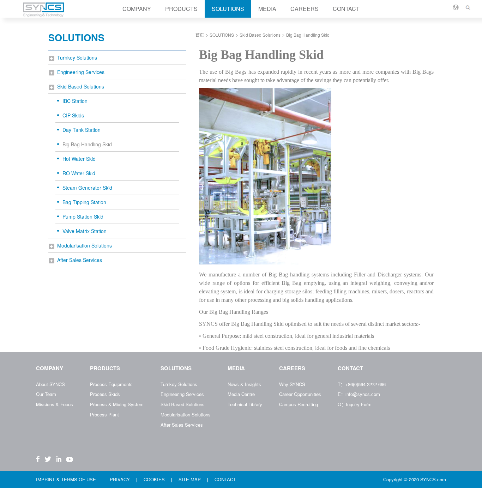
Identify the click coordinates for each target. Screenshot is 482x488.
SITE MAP (190, 479)
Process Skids (105, 394)
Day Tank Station (81, 129)
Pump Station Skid (82, 216)
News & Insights (244, 384)
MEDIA (267, 9)
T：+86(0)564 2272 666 (362, 384)
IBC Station (75, 100)
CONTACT (346, 9)
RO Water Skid (78, 173)
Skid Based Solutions (80, 86)
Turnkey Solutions (77, 57)
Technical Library (245, 404)
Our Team (46, 394)
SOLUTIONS (228, 9)
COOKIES (155, 479)
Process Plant (104, 414)
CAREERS (304, 9)
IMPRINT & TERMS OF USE (66, 479)
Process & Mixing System (117, 404)
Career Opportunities (300, 394)
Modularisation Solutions (84, 245)
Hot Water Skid (79, 158)
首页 (199, 35)
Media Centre (241, 394)
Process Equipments (111, 384)
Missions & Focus (54, 404)
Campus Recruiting (298, 404)
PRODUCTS (181, 9)
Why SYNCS (292, 384)
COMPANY (136, 9)
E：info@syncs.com (359, 394)
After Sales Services (79, 259)
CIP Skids (73, 115)
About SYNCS (50, 384)
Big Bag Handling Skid (87, 144)
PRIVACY (120, 479)
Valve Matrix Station (84, 230)
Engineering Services (80, 71)
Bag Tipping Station (84, 202)
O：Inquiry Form (355, 404)
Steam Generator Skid (87, 187)
